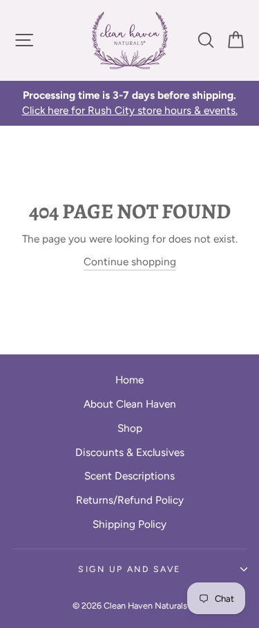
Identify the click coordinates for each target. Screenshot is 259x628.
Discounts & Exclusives (129, 452)
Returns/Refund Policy (130, 499)
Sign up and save (129, 569)
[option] (129, 104)
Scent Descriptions (129, 475)
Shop (129, 428)
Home (129, 379)
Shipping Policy (129, 524)
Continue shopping (130, 261)
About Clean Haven (130, 403)
